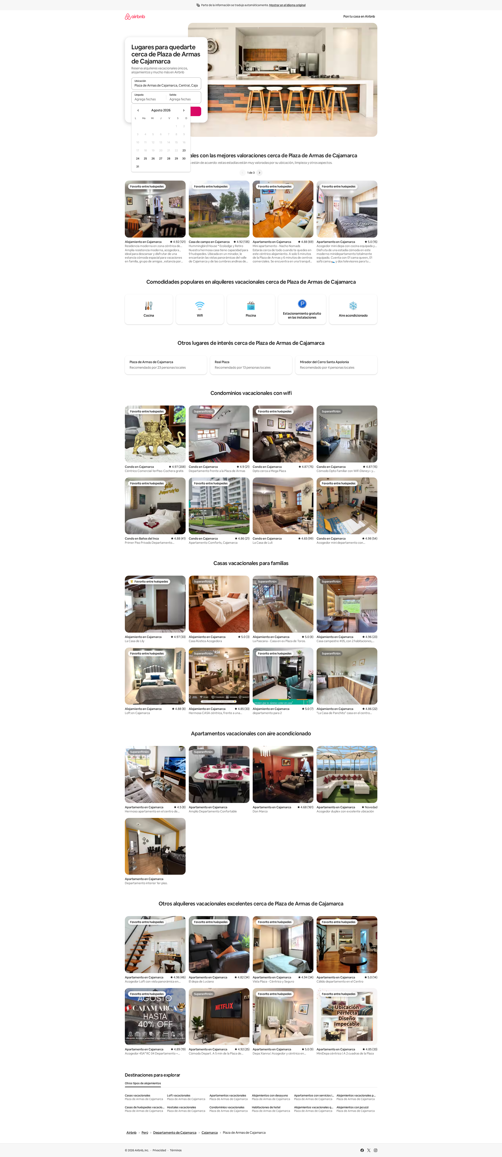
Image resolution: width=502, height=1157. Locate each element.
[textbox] (149, 99)
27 (160, 158)
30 (184, 158)
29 (176, 158)
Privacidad (159, 1150)
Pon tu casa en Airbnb (359, 16)
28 (168, 158)
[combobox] (166, 85)
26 (153, 158)
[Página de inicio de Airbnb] (135, 16)
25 (145, 158)
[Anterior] (242, 173)
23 (184, 150)
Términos (176, 1150)
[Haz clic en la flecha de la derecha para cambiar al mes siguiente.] (183, 110)
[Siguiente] (259, 173)
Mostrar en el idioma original (287, 5)
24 (137, 158)
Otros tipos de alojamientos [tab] (143, 1083)
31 (137, 166)
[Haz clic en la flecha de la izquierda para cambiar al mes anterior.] (138, 110)
